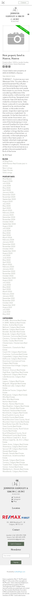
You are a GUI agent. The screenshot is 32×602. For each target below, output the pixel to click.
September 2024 (9, 224)
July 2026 (6, 183)
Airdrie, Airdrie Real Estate (13, 325)
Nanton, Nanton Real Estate (16, 64)
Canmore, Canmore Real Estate (15, 336)
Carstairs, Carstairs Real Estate (14, 338)
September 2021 (9, 305)
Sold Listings (7, 172)
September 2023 (9, 251)
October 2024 (8, 222)
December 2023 (9, 244)
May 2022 (6, 287)
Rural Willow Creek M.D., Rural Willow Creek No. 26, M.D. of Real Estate (16, 440)
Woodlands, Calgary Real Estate (15, 471)
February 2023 (8, 267)
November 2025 (9, 197)
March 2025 (7, 210)
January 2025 (8, 215)
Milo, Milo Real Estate (11, 399)
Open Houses (8, 170)
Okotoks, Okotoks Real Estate (14, 408)
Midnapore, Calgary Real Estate (15, 395)
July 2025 (6, 204)
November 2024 (9, 219)
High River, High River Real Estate (15, 372)
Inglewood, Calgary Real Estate (15, 374)
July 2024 (6, 228)
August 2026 (7, 181)
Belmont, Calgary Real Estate (14, 327)
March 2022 (7, 291)
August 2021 (7, 307)
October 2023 (8, 249)
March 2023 (7, 264)
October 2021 (8, 303)
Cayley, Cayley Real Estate (13, 341)
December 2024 (9, 217)
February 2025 (8, 213)
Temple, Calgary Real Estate (13, 460)
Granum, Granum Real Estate (14, 370)
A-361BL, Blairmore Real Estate (14, 320)
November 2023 (9, 246)
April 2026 (7, 190)
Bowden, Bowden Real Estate (14, 332)
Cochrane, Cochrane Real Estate (15, 354)
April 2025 (7, 208)
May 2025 (7, 206)
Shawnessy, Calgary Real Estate (15, 446)
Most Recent (7, 179)
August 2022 (7, 280)
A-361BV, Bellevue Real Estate (14, 323)
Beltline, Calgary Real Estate (13, 329)
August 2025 (8, 201)
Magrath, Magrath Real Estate (14, 383)
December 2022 (9, 271)
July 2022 (6, 282)
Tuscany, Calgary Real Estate (14, 462)
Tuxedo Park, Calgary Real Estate (15, 465)
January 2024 (8, 242)
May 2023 (6, 260)
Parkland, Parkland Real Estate (14, 410)
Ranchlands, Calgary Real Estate (15, 413)
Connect (23, 3)
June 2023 (7, 258)
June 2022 (7, 285)
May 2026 (6, 188)
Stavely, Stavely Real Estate (13, 453)
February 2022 (8, 294)
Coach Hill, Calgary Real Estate (14, 352)
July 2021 (6, 310)
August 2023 (7, 253)
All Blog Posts (8, 161)
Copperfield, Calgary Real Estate (15, 356)
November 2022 (9, 273)
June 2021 (6, 312)
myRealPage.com (19, 571)
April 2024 (7, 235)
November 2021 (9, 300)
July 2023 (6, 255)
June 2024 (7, 231)
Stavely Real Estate (10, 451)
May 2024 (6, 233)
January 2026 (8, 192)
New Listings (7, 168)
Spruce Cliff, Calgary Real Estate (15, 449)
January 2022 (8, 296)
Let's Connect (16, 544)
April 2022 (7, 289)
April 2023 (7, 262)
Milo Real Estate (9, 397)
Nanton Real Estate (10, 402)
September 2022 (9, 278)
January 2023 (8, 269)
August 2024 (7, 226)
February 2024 (8, 240)
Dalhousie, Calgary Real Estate (14, 359)
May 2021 (6, 314)
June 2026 (7, 186)
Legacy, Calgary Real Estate (13, 381)
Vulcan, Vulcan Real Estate (13, 467)
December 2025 (9, 195)
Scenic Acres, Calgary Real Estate (15, 444)
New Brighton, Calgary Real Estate (16, 406)
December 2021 (9, 298)
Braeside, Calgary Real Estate (14, 334)
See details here (9, 76)
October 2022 (8, 276)
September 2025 (9, 199)
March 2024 (7, 237)
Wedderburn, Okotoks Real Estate (15, 469)
